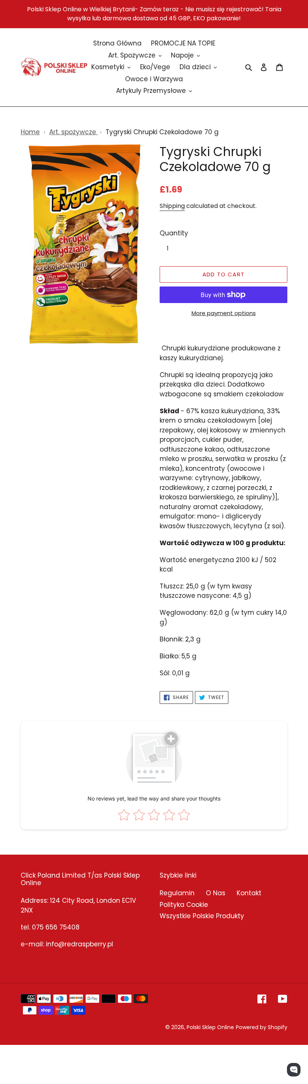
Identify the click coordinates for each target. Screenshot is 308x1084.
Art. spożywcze (73, 131)
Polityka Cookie (184, 904)
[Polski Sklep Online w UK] (54, 67)
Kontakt (249, 893)
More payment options (224, 313)
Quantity (174, 233)
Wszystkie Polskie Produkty (202, 915)
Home (30, 131)
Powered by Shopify (261, 1027)
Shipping (172, 206)
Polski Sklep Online (210, 1027)
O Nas (215, 893)
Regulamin (177, 893)
